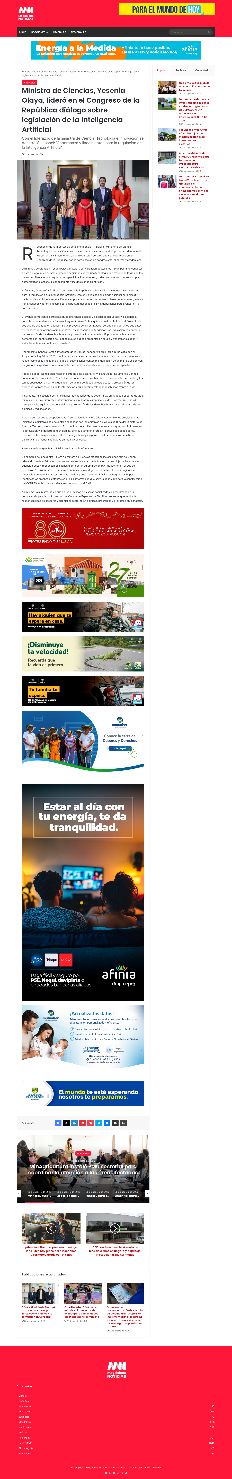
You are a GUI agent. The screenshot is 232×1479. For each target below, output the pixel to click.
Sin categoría (26, 1448)
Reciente (181, 70)
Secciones (38, 32)
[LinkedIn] (74, 1123)
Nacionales (37, 71)
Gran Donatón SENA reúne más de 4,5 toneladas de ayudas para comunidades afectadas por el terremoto (81, 1312)
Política (23, 1432)
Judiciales (59, 32)
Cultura (23, 1395)
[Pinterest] (82, 1123)
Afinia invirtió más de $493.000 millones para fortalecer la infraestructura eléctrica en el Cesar (194, 160)
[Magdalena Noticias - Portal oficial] (25, 13)
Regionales (78, 32)
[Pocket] (90, 1123)
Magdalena (25, 1422)
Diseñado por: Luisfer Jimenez (145, 1467)
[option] (83, 1169)
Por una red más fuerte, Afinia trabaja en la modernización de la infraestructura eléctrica (193, 137)
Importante (25, 1406)
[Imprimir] (123, 1123)
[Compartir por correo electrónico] (115, 1123)
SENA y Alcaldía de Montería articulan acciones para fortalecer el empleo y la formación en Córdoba (39, 1312)
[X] (66, 1123)
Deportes (24, 1401)
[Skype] (98, 1123)
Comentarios (203, 70)
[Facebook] (58, 1123)
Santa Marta (25, 1443)
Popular (161, 70)
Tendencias (25, 1453)
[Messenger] (107, 1123)
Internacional (26, 1411)
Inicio (22, 32)
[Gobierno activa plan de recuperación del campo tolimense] (167, 87)
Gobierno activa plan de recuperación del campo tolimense (194, 86)
